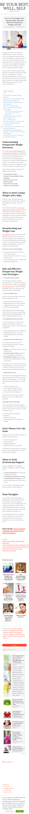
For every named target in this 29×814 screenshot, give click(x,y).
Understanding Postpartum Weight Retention (12, 96)
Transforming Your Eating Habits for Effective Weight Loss (12, 117)
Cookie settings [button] (9, 811)
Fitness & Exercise (18, 717)
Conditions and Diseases (17, 664)
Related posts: (8, 114)
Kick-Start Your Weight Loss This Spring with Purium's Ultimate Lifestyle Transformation (13, 123)
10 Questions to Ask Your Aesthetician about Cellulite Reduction (13, 136)
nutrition (14, 474)
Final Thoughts (7, 109)
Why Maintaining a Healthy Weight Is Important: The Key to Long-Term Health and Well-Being (14, 131)
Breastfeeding (6, 234)
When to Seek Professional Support (12, 107)
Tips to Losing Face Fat (9, 119)
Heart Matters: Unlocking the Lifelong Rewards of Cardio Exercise (18, 714)
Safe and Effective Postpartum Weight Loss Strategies (13, 103)
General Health (18, 751)
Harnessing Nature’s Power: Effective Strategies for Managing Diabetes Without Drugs (18, 659)
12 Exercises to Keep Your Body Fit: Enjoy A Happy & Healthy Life (14, 127)
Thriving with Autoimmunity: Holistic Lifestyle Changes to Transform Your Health (17, 736)
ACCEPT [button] (20, 811)
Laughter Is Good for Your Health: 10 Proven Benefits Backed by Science (14, 636)
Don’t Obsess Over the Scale (10, 106)
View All (24, 754)
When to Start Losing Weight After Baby (13, 99)
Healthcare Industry (16, 706)
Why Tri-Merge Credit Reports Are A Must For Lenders (18, 748)
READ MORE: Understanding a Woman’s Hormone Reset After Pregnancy (14, 112)
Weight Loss (21, 27)
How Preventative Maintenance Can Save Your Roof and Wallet (18, 702)
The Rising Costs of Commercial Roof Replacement (18, 723)
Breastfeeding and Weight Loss (11, 100)
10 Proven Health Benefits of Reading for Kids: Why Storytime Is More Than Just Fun (13, 630)
